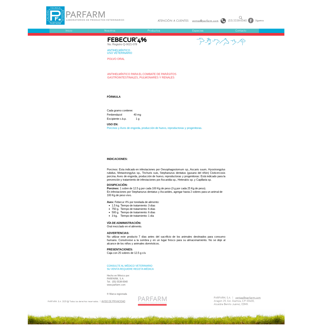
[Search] (240, 17)
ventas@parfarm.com (248, 297)
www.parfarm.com (116, 284)
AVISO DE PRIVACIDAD (113, 301)
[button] (153, 31)
